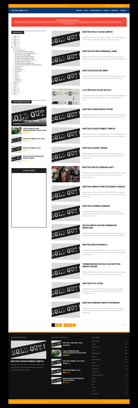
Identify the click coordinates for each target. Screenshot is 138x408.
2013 (15, 91)
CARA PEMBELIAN (96, 10)
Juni (16, 75)
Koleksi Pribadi (96, 359)
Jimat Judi (94, 356)
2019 (16, 48)
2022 (15, 43)
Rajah (93, 381)
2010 (15, 94)
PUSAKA (123, 10)
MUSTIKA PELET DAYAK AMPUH (97, 32)
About (111, 401)
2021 (15, 44)
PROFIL (86, 10)
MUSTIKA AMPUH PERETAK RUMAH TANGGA (103, 186)
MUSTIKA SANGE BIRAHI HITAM (97, 109)
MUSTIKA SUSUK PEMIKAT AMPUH (98, 128)
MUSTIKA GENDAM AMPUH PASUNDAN (101, 303)
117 (66, 325)
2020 (15, 46)
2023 (15, 41)
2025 (15, 38)
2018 (15, 83)
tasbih (93, 390)
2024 (15, 39)
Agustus (17, 71)
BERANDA (79, 10)
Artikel (94, 344)
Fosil (93, 350)
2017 (15, 84)
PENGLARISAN (95, 369)
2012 (15, 93)
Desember (19, 50)
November (18, 66)
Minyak (94, 362)
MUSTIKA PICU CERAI (92, 283)
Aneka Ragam (95, 341)
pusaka (94, 378)
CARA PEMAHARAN (60, 6)
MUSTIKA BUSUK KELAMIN (95, 70)
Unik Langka (95, 393)
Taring (94, 387)
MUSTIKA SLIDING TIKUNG (94, 148)
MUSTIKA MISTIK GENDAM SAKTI (98, 167)
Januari (17, 81)
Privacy (118, 401)
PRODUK (106, 10)
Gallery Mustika (96, 353)
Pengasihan (95, 365)
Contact (125, 401)
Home (105, 401)
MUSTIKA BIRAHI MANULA (94, 245)
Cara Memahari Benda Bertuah (96, 90)
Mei (16, 76)
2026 (15, 36)
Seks (93, 384)
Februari (18, 80)
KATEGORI (114, 10)
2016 (15, 86)
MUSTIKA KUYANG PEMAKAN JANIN (99, 51)
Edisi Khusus (95, 347)
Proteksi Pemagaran (97, 375)
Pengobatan (95, 372)
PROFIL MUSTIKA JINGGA (43, 6)
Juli (16, 73)
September (18, 70)
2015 (15, 88)
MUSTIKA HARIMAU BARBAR (96, 206)
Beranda (30, 6)
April (16, 78)
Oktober (18, 68)
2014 (15, 89)
